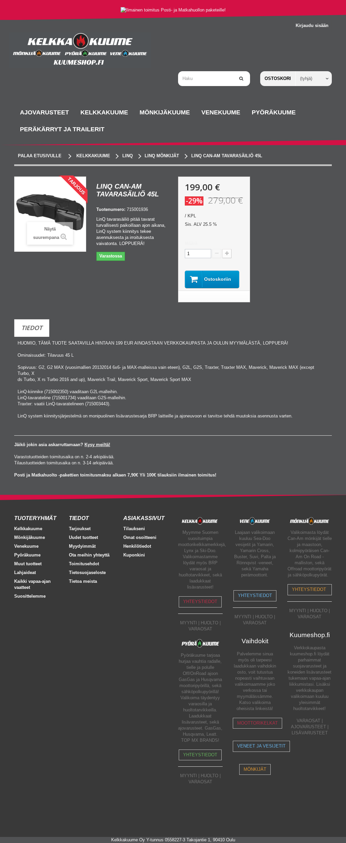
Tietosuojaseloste (87, 572)
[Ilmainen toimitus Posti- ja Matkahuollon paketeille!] (173, 10)
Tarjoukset (80, 528)
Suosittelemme (30, 596)
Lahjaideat (25, 572)
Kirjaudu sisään (312, 25)
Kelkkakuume (28, 528)
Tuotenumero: (110, 209)
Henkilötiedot (137, 546)
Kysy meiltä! (97, 444)
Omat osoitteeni (139, 537)
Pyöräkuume (27, 555)
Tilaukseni (134, 528)
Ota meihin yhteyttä (89, 555)
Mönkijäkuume (29, 537)
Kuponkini (134, 555)
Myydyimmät (82, 546)
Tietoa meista (83, 581)
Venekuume (26, 546)
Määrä (191, 243)
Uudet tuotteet (83, 537)
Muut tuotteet (28, 563)
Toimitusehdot (84, 563)
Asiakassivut (144, 518)
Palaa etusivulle (39, 155)
